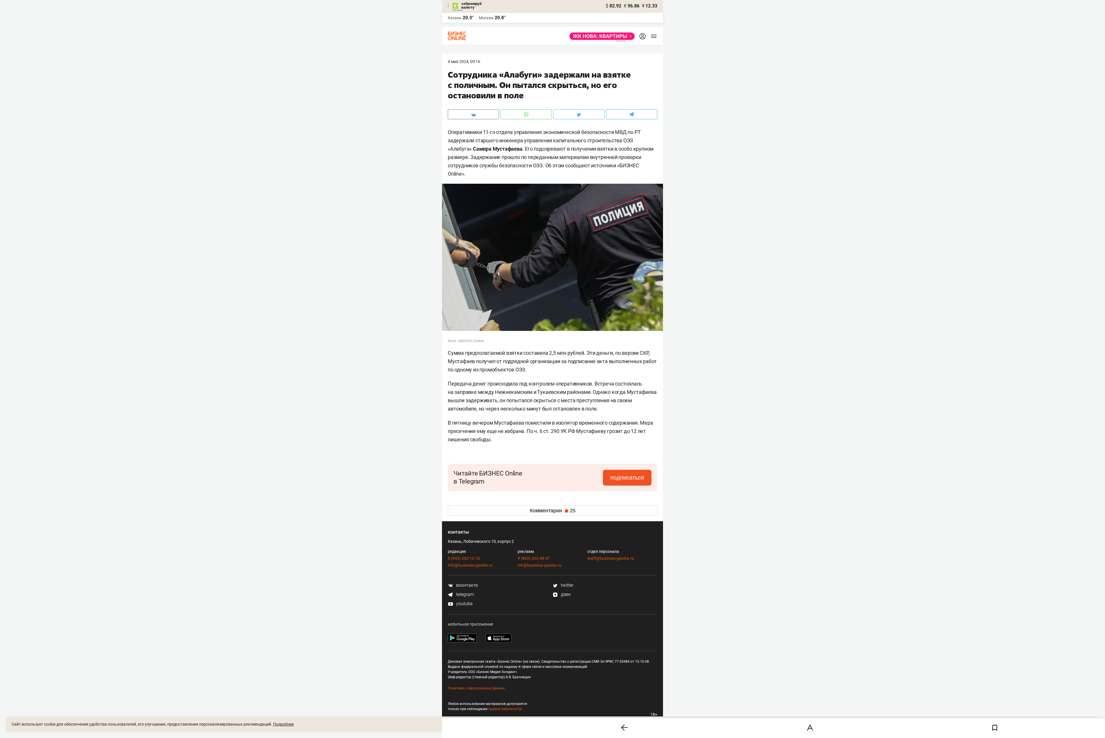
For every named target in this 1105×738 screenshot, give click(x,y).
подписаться (627, 477)
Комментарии (553, 510)
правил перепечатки (505, 709)
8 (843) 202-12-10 (464, 558)
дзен (565, 594)
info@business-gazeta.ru (470, 565)
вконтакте (466, 585)
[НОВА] (600, 36)
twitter (567, 585)
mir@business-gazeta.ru (539, 565)
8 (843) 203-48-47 (534, 558)
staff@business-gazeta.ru (610, 558)
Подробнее (283, 724)
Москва (486, 18)
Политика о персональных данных (476, 688)
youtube (464, 603)
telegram (464, 594)
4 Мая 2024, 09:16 (464, 61)
